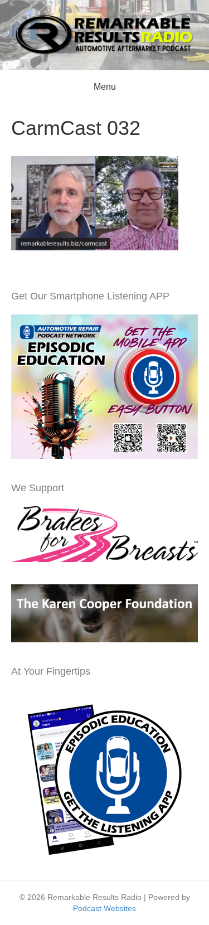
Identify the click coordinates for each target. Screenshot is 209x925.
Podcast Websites (104, 908)
